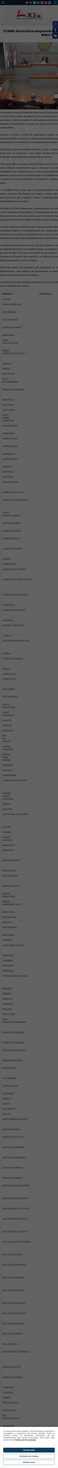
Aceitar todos (29, 1450)
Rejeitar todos (29, 1462)
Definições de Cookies (29, 1456)
